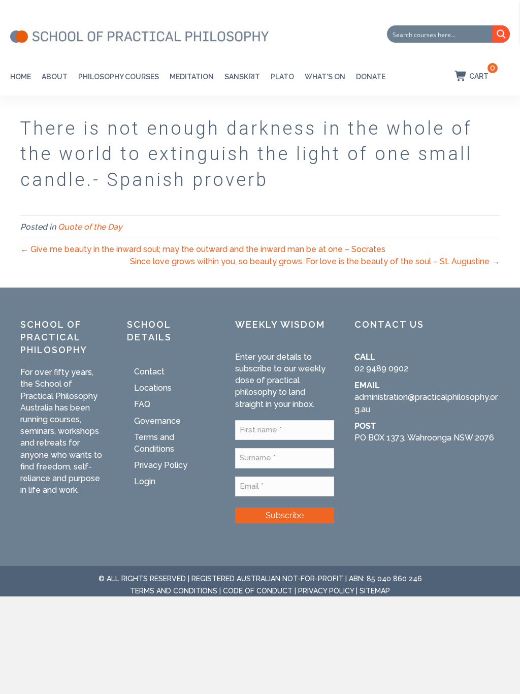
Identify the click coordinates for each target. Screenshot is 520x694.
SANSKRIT (242, 77)
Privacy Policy (160, 465)
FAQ (142, 404)
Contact (149, 371)
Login (144, 481)
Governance (157, 421)
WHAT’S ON (325, 77)
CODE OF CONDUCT (257, 591)
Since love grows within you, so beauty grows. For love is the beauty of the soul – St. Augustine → (315, 261)
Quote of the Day (90, 227)
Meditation (192, 77)
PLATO (282, 77)
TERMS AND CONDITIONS (173, 591)
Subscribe (285, 515)
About (55, 77)
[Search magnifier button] (501, 34)
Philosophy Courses (118, 77)
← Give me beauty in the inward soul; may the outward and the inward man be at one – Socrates (202, 249)
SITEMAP (375, 591)
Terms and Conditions (154, 443)
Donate (370, 77)
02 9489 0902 (381, 368)
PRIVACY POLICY (326, 591)
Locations (153, 388)
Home (20, 77)
